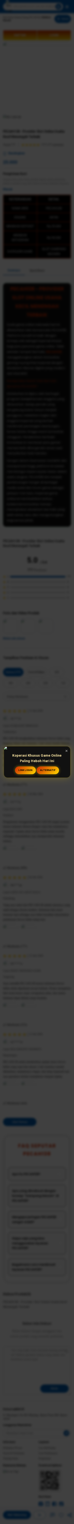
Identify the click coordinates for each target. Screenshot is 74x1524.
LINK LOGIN (25, 770)
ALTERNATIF (48, 770)
